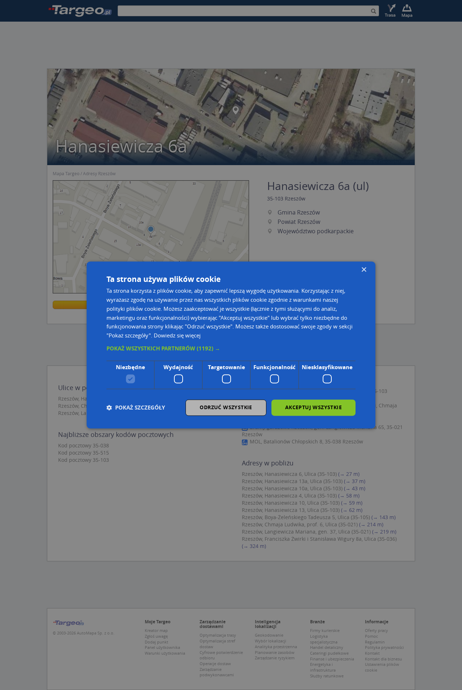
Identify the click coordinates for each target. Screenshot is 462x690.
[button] (231, 348)
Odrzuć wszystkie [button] (226, 407)
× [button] (363, 270)
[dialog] (231, 344)
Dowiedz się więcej (177, 335)
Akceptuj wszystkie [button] (313, 407)
